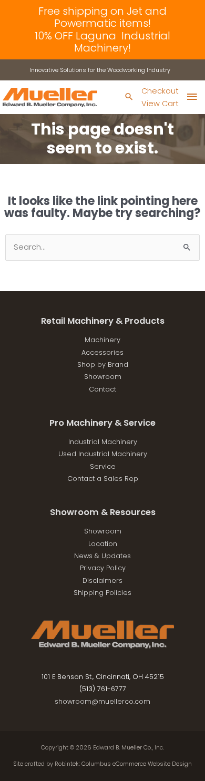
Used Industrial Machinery (102, 453)
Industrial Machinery (102, 441)
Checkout (160, 91)
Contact (102, 389)
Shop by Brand (102, 364)
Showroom (102, 376)
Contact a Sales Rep (102, 478)
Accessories (102, 352)
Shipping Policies (102, 592)
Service (103, 466)
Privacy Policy (103, 567)
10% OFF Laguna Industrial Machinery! (102, 41)
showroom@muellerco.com (102, 701)
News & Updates (102, 555)
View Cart (160, 103)
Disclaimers (102, 580)
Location (102, 543)
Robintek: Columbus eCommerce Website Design (123, 764)
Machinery (102, 339)
